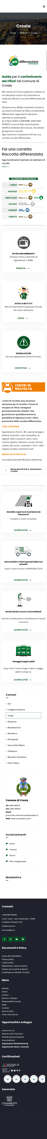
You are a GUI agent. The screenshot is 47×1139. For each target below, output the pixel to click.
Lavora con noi (8, 1030)
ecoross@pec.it (8, 930)
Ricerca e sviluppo (9, 998)
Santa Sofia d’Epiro (16, 745)
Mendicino (12, 733)
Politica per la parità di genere (15, 969)
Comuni (23, 32)
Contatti (5, 1008)
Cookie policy (7, 962)
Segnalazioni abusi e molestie (15, 1047)
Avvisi (12, 843)
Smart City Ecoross (10, 1014)
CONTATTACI (21, 368)
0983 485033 (15, 809)
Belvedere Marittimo (17, 757)
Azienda (5, 988)
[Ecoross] (7, 6)
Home (13, 32)
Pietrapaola (13, 739)
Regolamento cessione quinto (14, 966)
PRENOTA (21, 268)
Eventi (12, 855)
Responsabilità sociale (11, 1001)
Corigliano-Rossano (16, 709)
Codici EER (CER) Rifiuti (11, 956)
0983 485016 (15, 805)
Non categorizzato (18, 861)
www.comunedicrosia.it (21, 818)
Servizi (4, 991)
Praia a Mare (13, 763)
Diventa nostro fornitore (12, 1033)
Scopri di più (21, 530)
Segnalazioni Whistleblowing (15, 1043)
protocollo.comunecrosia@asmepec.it (22, 815)
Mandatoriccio (14, 727)
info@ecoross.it (8, 926)
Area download (8, 1040)
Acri (9, 703)
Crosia (10, 715)
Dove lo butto (8, 1011)
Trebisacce (12, 751)
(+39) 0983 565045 (9, 915)
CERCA (21, 318)
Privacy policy (8, 959)
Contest (13, 849)
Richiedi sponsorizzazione (13, 1037)
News (4, 1004)
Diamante (12, 721)
